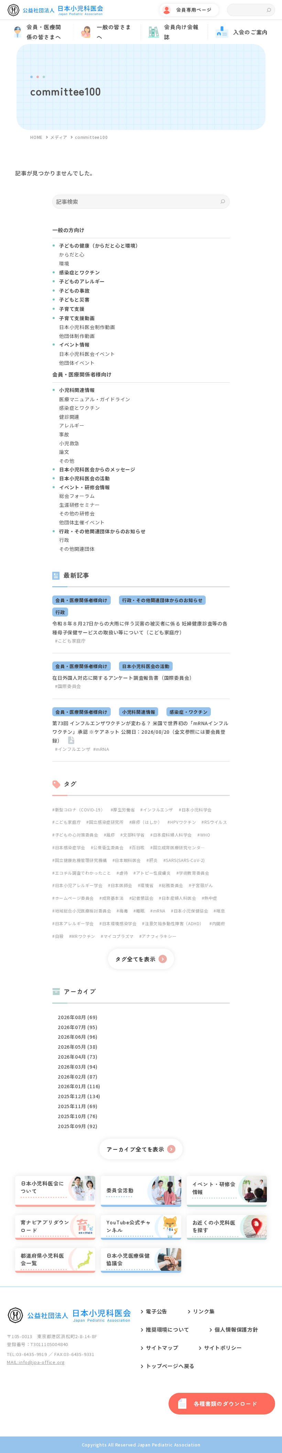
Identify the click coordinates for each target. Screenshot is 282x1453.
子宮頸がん (202, 885)
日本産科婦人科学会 (172, 835)
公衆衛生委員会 (108, 847)
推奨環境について (167, 1329)
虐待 (123, 873)
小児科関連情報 (138, 712)
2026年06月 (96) (77, 1036)
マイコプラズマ (119, 936)
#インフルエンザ (72, 749)
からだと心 (72, 254)
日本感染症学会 (70, 847)
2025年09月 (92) (77, 1126)
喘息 (220, 911)
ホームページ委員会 (74, 898)
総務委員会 (172, 885)
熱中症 (210, 898)
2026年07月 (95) (77, 1027)
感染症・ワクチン (188, 712)
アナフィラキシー (159, 936)
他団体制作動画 (77, 335)
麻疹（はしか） (147, 822)
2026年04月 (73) (77, 1056)
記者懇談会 (142, 898)
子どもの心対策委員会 (76, 835)
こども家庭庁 (68, 822)
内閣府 (218, 923)
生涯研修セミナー (79, 504)
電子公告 (156, 1311)
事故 (64, 434)
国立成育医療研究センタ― (179, 847)
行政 (64, 539)
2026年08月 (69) (77, 1017)
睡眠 (140, 911)
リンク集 (204, 1311)
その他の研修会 (77, 513)
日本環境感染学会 (119, 923)
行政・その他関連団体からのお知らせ (162, 600)
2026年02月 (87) (77, 1076)
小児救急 (69, 443)
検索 (269, 10)
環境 (64, 263)
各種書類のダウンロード (225, 1403)
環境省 (146, 885)
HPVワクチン (183, 822)
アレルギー (72, 425)
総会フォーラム (77, 495)
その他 (66, 460)
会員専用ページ (194, 9)
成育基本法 (113, 898)
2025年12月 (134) (79, 1096)
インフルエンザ (158, 809)
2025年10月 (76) (77, 1116)
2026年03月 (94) (77, 1066)
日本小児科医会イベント (87, 353)
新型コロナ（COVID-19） (80, 809)
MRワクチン (83, 936)
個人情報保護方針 (236, 1329)
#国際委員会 (68, 686)
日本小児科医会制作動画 (87, 327)
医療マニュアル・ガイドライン (94, 399)
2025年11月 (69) (77, 1106)
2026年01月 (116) (79, 1086)
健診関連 (69, 416)
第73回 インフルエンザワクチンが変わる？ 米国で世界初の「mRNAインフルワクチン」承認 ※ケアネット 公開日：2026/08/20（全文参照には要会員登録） (140, 732)
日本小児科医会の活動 (146, 666)
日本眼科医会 (128, 860)
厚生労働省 (124, 809)
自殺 (59, 936)
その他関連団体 (77, 548)
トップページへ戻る (170, 1365)
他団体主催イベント (82, 522)
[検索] (222, 202)
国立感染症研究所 (106, 822)
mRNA (159, 911)
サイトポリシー (223, 1347)
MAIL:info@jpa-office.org (36, 1362)
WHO (205, 835)
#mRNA (101, 749)
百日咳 (138, 847)
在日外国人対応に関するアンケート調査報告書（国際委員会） (123, 677)
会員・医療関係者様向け (81, 600)
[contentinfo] (141, 1370)
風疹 (110, 835)
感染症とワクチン (79, 407)
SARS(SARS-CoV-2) (185, 860)
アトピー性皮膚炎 (153, 873)
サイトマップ (162, 1347)
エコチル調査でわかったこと (83, 873)
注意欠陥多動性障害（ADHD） (174, 923)
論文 (64, 451)
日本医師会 (121, 885)
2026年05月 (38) (77, 1046)
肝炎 (153, 860)
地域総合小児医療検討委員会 (83, 911)
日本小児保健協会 (191, 911)
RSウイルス (215, 822)
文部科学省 (134, 835)
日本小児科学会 (197, 809)
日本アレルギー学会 (74, 923)
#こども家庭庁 (70, 640)
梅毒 (123, 911)
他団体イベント (77, 362)
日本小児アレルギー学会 (78, 885)
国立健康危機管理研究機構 (81, 860)
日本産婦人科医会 (179, 898)
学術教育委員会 (194, 873)
